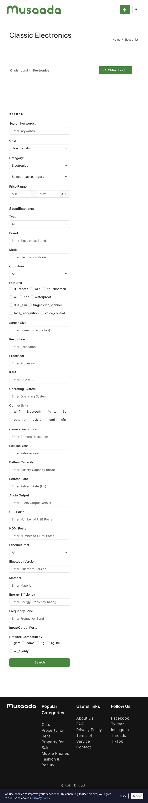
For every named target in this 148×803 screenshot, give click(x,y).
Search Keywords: (22, 123)
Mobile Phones (55, 753)
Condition (16, 266)
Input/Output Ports (23, 627)
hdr (26, 297)
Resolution (17, 339)
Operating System (22, 389)
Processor (16, 356)
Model (13, 250)
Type (12, 217)
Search (40, 662)
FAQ (80, 724)
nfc (63, 419)
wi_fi (37, 289)
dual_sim (20, 305)
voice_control (55, 313)
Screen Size (17, 323)
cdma (30, 643)
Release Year (18, 446)
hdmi (51, 419)
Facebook (120, 718)
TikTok (117, 741)
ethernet (20, 419)
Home (116, 39)
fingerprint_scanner (47, 305)
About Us (84, 718)
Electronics (131, 39)
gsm (17, 643)
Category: (16, 158)
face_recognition (26, 313)
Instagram (120, 729)
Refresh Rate (18, 479)
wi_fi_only (21, 651)
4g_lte (51, 411)
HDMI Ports (17, 528)
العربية (81, 785)
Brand (13, 233)
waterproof (43, 297)
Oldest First (116, 70)
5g (64, 411)
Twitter (117, 724)
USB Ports (16, 512)
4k (16, 297)
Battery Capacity (21, 462)
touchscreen (56, 289)
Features (15, 283)
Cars (46, 724)
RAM (12, 372)
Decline (122, 796)
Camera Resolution (23, 429)
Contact (83, 747)
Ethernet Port (19, 545)
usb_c (37, 419)
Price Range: (18, 186)
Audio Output (19, 495)
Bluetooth (21, 289)
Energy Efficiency (22, 594)
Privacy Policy (89, 729)
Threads (118, 735)
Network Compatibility (25, 637)
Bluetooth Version (22, 561)
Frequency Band (21, 611)
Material (15, 578)
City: (12, 141)
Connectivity (18, 405)
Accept (137, 796)
